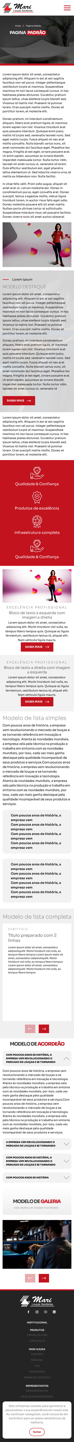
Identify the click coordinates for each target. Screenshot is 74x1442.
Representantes (37, 1385)
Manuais (37, 1360)
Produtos (37, 1330)
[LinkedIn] (54, 1312)
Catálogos (37, 1340)
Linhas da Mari (37, 1335)
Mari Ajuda (37, 1349)
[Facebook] (28, 1312)
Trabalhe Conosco (37, 1377)
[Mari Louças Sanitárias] (18, 8)
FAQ (37, 1365)
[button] (44, 1029)
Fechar (37, 1431)
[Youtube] (45, 1312)
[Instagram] (37, 1312)
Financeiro (37, 1371)
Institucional (37, 1322)
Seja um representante (37, 1396)
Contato (37, 1354)
